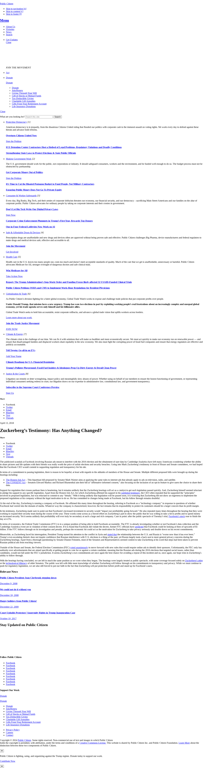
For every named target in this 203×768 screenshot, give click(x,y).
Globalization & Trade (16, 294)
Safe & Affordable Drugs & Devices (23, 232)
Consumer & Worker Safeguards (21, 195)
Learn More (184, 743)
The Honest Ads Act (15, 480)
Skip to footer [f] (14, 14)
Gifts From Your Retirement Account (29, 104)
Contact (9, 735)
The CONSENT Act (15, 482)
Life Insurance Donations (24, 106)
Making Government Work (18, 159)
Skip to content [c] (14, 11)
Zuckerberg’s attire (194, 560)
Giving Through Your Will (24, 93)
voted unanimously (79, 547)
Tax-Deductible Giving (23, 98)
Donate (15, 87)
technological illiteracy (16, 563)
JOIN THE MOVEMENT (18, 67)
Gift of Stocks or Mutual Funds (26, 95)
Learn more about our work (19, 317)
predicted (139, 526)
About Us (10, 26)
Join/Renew (17, 90)
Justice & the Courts (15, 374)
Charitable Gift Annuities (23, 101)
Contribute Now (7, 761)
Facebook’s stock (177, 516)
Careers (9, 732)
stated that (112, 534)
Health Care (11, 257)
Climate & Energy (14, 334)
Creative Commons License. (93, 743)
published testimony (130, 493)
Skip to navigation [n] (16, 8)
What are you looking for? (12, 116)
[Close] (2, 750)
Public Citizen (24, 740)
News (8, 32)
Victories (10, 29)
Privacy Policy (13, 730)
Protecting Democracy (16, 122)
